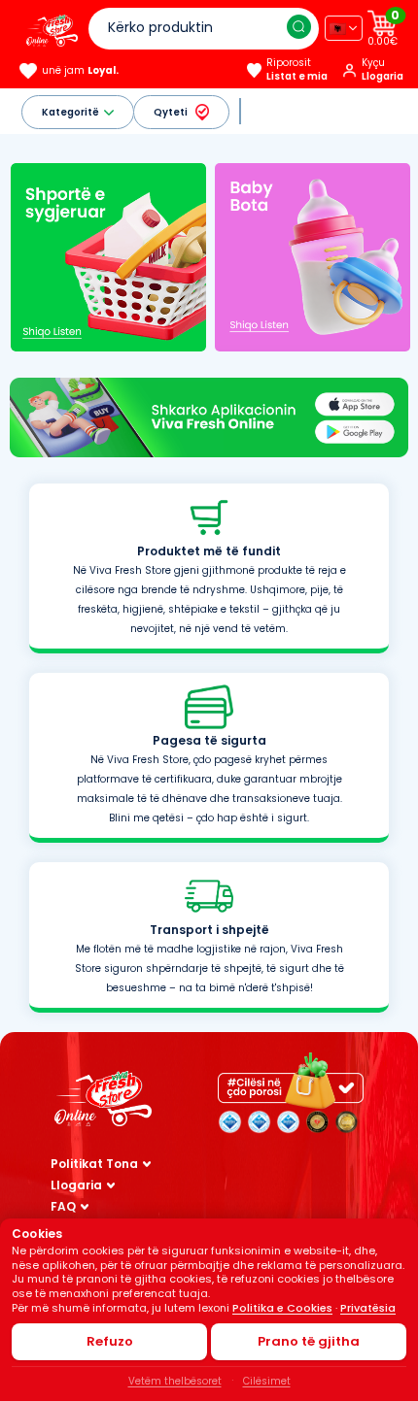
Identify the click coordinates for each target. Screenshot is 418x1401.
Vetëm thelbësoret (175, 1381)
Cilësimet (267, 1381)
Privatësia (368, 1308)
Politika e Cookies (282, 1308)
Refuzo (110, 1341)
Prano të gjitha (309, 1341)
